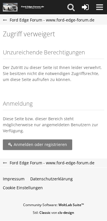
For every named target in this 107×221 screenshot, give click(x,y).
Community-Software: (53, 204)
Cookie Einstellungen (23, 187)
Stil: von (53, 212)
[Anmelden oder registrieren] (85, 7)
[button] (71, 7)
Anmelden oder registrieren (40, 144)
